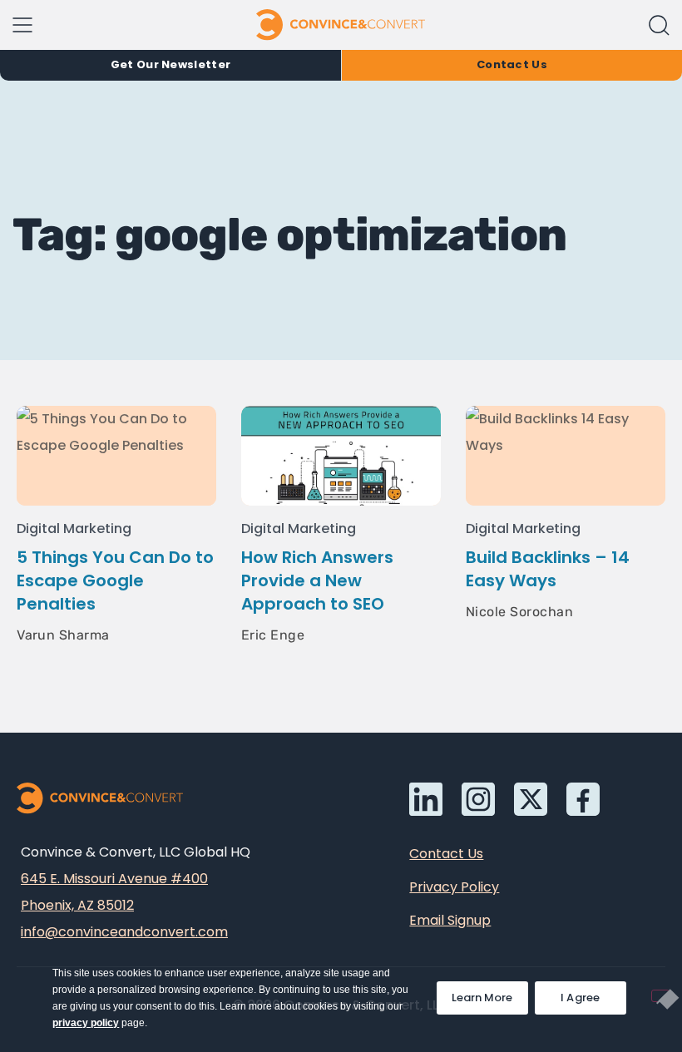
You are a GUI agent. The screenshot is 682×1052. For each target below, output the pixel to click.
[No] (660, 996)
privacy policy (85, 1023)
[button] (659, 25)
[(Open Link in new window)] (583, 799)
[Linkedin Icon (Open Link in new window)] (425, 799)
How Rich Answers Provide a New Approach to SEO (317, 580)
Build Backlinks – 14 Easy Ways (548, 569)
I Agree (580, 997)
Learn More (490, 993)
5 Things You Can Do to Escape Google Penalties (115, 580)
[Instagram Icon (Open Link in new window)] (478, 799)
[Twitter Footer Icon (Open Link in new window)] (530, 799)
